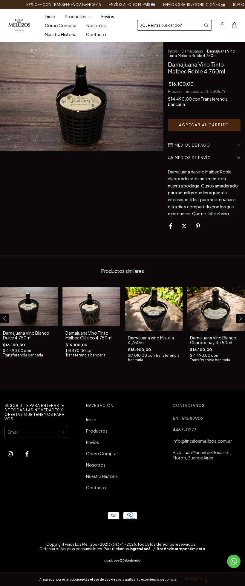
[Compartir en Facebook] (171, 225)
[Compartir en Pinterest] (198, 225)
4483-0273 (185, 429)
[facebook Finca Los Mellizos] (27, 453)
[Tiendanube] (122, 561)
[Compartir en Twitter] (184, 225)
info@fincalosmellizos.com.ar (202, 441)
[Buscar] (206, 25)
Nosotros (96, 25)
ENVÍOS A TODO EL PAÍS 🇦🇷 (122, 4)
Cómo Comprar (61, 25)
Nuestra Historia (60, 34)
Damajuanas (192, 51)
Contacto (96, 34)
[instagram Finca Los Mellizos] (10, 453)
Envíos (107, 16)
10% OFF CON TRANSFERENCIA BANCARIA (53, 4)
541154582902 (188, 418)
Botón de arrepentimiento (181, 549)
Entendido (194, 579)
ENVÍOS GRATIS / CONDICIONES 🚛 (184, 4)
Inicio (50, 16)
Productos (76, 16)
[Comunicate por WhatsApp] (234, 561)
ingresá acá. (140, 549)
